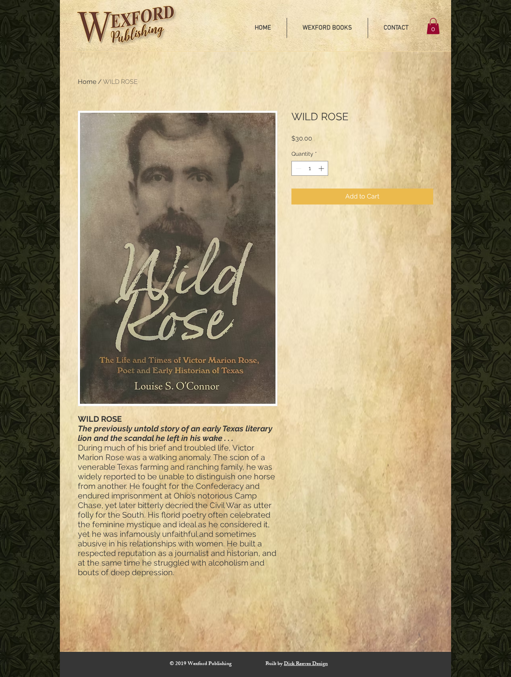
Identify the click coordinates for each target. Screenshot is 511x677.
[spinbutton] (310, 168)
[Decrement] (298, 168)
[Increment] (322, 168)
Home (87, 81)
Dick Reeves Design (306, 664)
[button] (433, 26)
